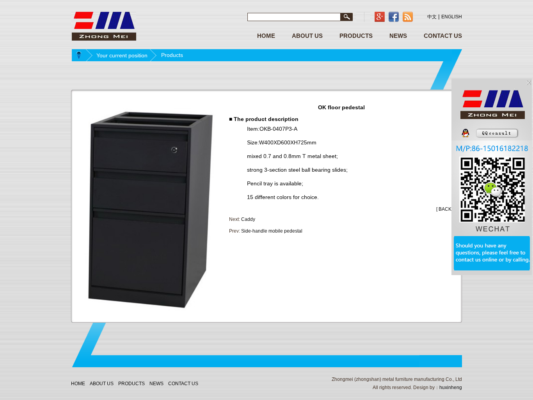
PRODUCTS (356, 35)
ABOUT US (307, 35)
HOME (266, 35)
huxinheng (450, 387)
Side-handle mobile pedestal (271, 231)
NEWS (398, 35)
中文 (432, 17)
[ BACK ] (445, 209)
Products (172, 55)
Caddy (248, 219)
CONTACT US (443, 35)
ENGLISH (451, 17)
